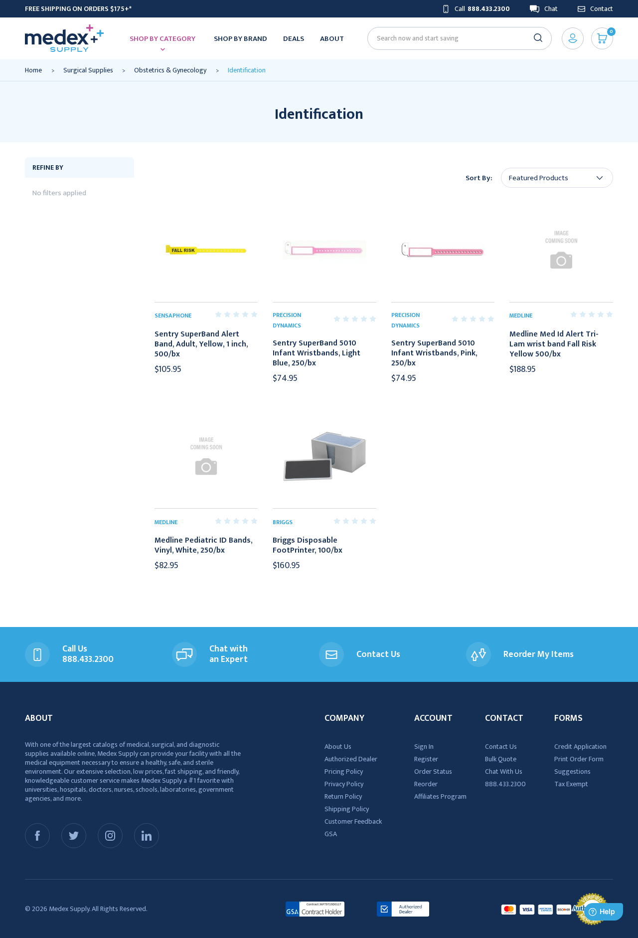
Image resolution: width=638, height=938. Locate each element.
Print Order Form (579, 759)
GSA (330, 834)
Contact (601, 8)
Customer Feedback (353, 821)
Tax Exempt (571, 784)
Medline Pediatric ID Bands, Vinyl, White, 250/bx (203, 546)
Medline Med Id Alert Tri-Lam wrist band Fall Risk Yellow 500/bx (554, 344)
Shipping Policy (346, 809)
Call (482, 8)
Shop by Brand (240, 38)
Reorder (426, 784)
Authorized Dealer (350, 759)
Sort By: (479, 178)
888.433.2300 (505, 784)
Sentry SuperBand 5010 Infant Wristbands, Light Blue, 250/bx (316, 353)
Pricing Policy (343, 771)
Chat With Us (503, 771)
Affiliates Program (440, 796)
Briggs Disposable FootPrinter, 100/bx (307, 546)
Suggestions (572, 771)
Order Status (433, 771)
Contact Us (501, 746)
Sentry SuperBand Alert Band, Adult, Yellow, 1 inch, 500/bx (201, 344)
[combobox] (455, 38)
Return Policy (343, 796)
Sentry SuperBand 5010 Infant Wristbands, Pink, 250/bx (434, 353)
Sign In (424, 746)
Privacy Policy (343, 784)
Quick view (206, 250)
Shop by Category (162, 38)
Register (426, 759)
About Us (337, 746)
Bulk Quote (500, 759)
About (332, 38)
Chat (551, 8)
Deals (293, 38)
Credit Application (580, 746)
